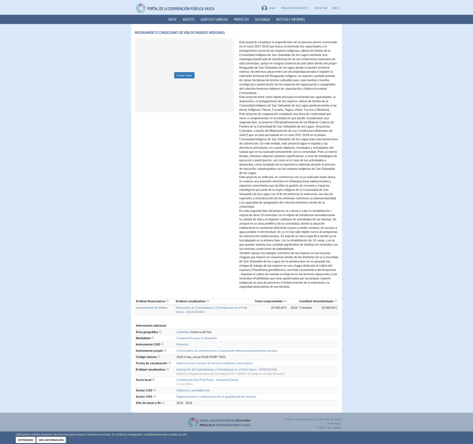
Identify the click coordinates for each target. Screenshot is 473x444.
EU (337, 8)
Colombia (182, 332)
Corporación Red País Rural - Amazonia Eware (207, 379)
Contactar (320, 8)
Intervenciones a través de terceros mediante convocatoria (214, 363)
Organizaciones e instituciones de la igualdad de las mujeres (216, 396)
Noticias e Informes (290, 19)
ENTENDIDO (25, 439)
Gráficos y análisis (214, 19)
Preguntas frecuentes (294, 8)
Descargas (262, 19)
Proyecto (182, 344)
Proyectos (241, 19)
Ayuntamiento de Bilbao (151, 307)
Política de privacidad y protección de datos (313, 419)
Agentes (189, 19)
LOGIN (272, 8)
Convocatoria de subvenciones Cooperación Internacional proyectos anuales (226, 350)
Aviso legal (334, 423)
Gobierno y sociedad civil (193, 390)
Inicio (172, 19)
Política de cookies (329, 427)
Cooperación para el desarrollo (196, 338)
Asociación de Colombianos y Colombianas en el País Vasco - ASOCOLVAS (226, 369)
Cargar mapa (184, 75)
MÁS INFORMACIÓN (51, 439)
